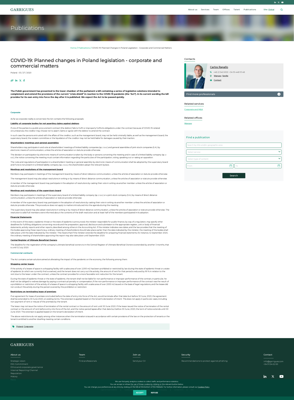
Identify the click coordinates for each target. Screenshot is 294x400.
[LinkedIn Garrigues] (265, 376)
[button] (12, 80)
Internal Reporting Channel (24, 370)
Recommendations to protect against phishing (204, 361)
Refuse (154, 393)
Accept (140, 393)
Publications (250, 9)
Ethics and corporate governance (27, 367)
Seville (225, 76)
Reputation (16, 373)
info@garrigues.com (273, 361)
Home (73, 48)
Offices (226, 9)
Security (185, 354)
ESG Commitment (19, 364)
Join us (136, 354)
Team (216, 9)
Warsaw (217, 76)
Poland (19, 326)
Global (271, 9)
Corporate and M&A (193, 109)
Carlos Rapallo (219, 67)
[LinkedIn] (16, 80)
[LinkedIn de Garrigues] (275, 2)
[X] (20, 80)
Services (205, 9)
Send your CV (139, 361)
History (14, 376)
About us (192, 9)
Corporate (28, 326)
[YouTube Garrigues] (281, 376)
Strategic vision (18, 361)
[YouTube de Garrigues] (282, 2)
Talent (236, 9)
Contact (217, 80)
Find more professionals (200, 94)
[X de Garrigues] (279, 2)
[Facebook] (24, 80)
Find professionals (88, 361)
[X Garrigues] (272, 376)
